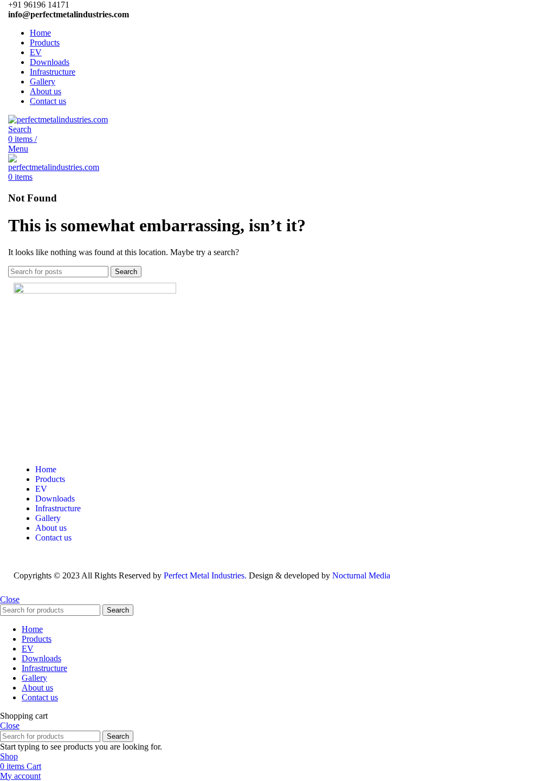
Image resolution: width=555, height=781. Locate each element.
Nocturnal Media (362, 575)
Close (10, 599)
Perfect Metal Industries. (205, 575)
